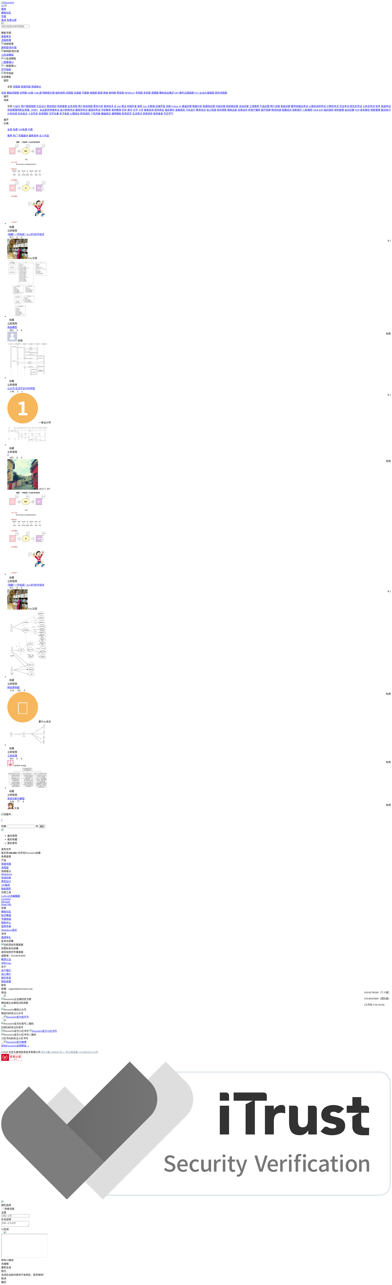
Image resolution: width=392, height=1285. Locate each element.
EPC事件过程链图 (184, 93)
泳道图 (77, 93)
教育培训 (201, 110)
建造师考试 (94, 110)
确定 (42, 826)
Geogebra (6, 899)
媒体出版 (232, 110)
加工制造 (211, 110)
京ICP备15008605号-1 (52, 1052)
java (145, 106)
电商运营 (285, 106)
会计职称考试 (67, 110)
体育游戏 (148, 113)
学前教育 (106, 110)
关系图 (147, 93)
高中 (129, 110)
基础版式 (106, 113)
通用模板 (116, 113)
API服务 (5, 885)
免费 (15, 129)
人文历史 (33, 113)
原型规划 (52, 106)
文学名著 (54, 113)
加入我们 (6, 974)
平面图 (85, 93)
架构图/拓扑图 (9, 47)
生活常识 (137, 113)
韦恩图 (139, 93)
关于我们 (6, 970)
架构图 (112, 93)
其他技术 (108, 106)
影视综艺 (127, 113)
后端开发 (160, 106)
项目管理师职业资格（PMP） (23, 110)
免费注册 (12, 20)
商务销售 (222, 110)
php (119, 106)
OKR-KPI (318, 110)
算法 (123, 106)
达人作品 (44, 135)
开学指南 (6, 69)
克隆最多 (23, 135)
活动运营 (244, 106)
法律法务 (242, 110)
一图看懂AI (7, 62)
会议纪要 (349, 110)
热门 (15, 135)
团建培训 (287, 110)
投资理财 (43, 113)
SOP (357, 110)
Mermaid (5, 901)
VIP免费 (22, 129)
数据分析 (197, 106)
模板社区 (6, 12)
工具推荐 (254, 106)
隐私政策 (6, 981)
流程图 (16, 86)
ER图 (30, 93)
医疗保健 (266, 110)
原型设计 (6, 881)
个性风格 (95, 113)
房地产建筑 (254, 110)
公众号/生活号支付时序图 (21, 388)
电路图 (93, 93)
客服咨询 (149, 110)
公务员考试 (369, 106)
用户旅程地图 (28, 106)
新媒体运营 (209, 106)
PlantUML (6, 904)
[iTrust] (196, 1198)
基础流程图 (13, 93)
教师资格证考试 (299, 106)
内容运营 (220, 106)
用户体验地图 (85, 106)
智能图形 (6, 888)
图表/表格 (103, 93)
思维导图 (26, 86)
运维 (168, 106)
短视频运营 (232, 106)
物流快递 (276, 110)
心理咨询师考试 (317, 106)
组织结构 (329, 110)
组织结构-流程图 (64, 93)
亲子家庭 (64, 113)
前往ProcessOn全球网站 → (15, 1045)
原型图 (120, 93)
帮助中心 (6, 922)
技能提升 (297, 110)
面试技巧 (386, 110)
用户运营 (275, 106)
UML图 (38, 93)
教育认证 (6, 959)
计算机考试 (332, 106)
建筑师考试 (81, 110)
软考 (377, 106)
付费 (30, 129)
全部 (3, 93)
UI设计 (16, 106)
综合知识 (23, 113)
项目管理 (62, 106)
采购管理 (339, 110)
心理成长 (75, 113)
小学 (140, 110)
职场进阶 (85, 113)
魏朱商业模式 (166, 93)
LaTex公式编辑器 (10, 896)
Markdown (6, 874)
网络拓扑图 (48, 93)
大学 (135, 110)
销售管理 (375, 110)
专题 (3, 16)
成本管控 (365, 110)
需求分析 (98, 106)
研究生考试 (356, 106)
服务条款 (6, 977)
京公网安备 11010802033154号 (82, 1052)
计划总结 (12, 113)
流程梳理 (6, 40)
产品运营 (265, 106)
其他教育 (116, 110)
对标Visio (6, 963)
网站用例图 (13, 687)
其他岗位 (159, 110)
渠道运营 (187, 106)
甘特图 (23, 93)
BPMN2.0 (130, 93)
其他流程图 (221, 93)
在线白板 (6, 877)
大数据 (151, 106)
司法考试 (344, 106)
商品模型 (12, 327)
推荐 (3, 9)
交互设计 (41, 106)
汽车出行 (190, 110)
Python (174, 106)
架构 (139, 106)
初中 (124, 110)
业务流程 (72, 106)
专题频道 (6, 919)
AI (2, 5)
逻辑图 (155, 93)
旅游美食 (158, 113)
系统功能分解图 (15, 798)
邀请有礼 (6, 937)
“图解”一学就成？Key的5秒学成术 (25, 234)
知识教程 (6, 915)
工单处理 (12, 755)
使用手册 (6, 926)
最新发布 (34, 135)
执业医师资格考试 (49, 110)
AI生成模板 (7, 55)
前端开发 (132, 106)
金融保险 (180, 110)
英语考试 (386, 106)
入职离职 (307, 110)
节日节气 (168, 113)
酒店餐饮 (170, 110)
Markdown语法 (9, 930)
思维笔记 (36, 86)
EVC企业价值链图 (204, 93)
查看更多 (6, 36)
